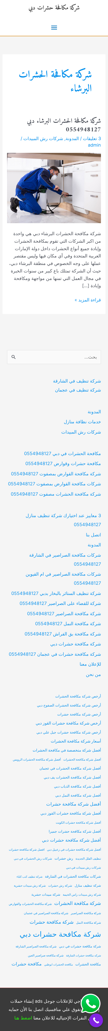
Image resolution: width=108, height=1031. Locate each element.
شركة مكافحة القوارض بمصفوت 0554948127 (56, 473)
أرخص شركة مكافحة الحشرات (78, 696)
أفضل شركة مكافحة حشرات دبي (71, 840)
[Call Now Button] (96, 1020)
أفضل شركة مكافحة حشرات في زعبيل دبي (74, 849)
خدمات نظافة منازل (82, 421)
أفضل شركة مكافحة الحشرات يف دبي (72, 777)
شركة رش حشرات (60, 885)
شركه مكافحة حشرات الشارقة (83, 955)
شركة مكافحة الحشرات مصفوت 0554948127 (56, 494)
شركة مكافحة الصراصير (86, 913)
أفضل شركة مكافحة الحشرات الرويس (37, 759)
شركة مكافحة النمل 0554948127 (68, 623)
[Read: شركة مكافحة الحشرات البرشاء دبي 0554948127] (54, 187)
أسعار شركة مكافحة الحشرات (76, 741)
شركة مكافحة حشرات (52, 922)
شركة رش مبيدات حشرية (30, 885)
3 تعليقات (92, 138)
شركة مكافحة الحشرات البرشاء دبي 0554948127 (64, 125)
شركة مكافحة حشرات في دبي (80, 946)
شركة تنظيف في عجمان (78, 390)
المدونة (72, 138)
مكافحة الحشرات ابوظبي (58, 964)
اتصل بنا (93, 534)
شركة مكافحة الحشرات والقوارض (30, 904)
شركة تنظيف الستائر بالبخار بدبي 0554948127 (56, 593)
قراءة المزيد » (88, 300)
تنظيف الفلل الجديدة (88, 858)
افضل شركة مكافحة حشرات (26, 849)
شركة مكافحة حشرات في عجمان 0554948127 (55, 654)
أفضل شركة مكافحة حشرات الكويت (78, 822)
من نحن (93, 674)
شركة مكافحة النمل (88, 922)
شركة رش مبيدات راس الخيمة (82, 894)
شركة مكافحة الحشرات (77, 903)
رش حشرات (64, 858)
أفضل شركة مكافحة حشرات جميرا (75, 831)
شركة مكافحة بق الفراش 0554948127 (63, 633)
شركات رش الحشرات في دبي (33, 858)
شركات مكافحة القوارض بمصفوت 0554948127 (54, 483)
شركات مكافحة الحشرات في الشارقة (73, 876)
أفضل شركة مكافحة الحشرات (82, 759)
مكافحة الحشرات (88, 964)
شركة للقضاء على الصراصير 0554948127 (60, 603)
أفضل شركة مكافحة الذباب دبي (77, 786)
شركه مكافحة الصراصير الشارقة (36, 946)
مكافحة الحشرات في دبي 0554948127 (62, 453)
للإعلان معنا (90, 664)
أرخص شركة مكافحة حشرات (79, 714)
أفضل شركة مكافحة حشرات (73, 804)
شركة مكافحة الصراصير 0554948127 (64, 613)
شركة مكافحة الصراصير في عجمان (46, 913)
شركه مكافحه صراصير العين (46, 955)
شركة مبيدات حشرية (45, 894)
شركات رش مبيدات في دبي (83, 867)
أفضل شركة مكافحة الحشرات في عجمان (70, 768)
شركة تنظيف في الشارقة (77, 381)
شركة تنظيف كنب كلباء (29, 876)
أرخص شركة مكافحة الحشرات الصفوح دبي (69, 705)
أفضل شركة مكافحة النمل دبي (78, 795)
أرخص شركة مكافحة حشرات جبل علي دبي (68, 732)
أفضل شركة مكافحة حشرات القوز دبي (70, 813)
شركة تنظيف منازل (88, 885)
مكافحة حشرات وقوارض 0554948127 (63, 463)
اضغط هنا (23, 1017)
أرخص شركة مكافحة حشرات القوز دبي (68, 723)
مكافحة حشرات (27, 963)
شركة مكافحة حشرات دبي (54, 8)
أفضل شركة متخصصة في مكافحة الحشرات (67, 750)
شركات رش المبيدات (43, 138)
